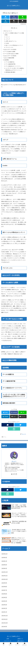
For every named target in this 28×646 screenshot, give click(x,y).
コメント (8, 37)
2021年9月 (4, 626)
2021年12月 (5, 615)
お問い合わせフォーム (11, 41)
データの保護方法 (10, 62)
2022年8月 (4, 586)
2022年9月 (4, 583)
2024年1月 (4, 561)
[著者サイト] (7, 424)
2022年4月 (4, 601)
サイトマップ (7, 641)
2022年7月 (4, 590)
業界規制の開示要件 (10, 72)
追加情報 (6, 60)
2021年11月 (4, 619)
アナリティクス (9, 47)
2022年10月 (5, 579)
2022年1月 (4, 612)
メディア (8, 39)
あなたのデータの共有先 (10, 49)
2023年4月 (4, 568)
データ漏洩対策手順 (10, 64)
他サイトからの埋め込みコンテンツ (14, 45)
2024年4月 (4, 557)
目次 (12, 28)
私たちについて (8, 31)
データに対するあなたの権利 (11, 53)
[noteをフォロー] (14, 429)
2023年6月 (4, 564)
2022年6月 (4, 594)
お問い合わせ (20, 641)
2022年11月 (4, 575)
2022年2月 (4, 608)
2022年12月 (5, 572)
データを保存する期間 (9, 51)
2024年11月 (4, 554)
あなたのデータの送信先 (10, 55)
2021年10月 (5, 623)
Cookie (7, 43)
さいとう (14, 461)
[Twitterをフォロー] (20, 424)
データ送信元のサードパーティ (13, 66)
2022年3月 (4, 604)
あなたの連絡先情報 (9, 57)
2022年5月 (4, 597)
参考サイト (20, 638)
